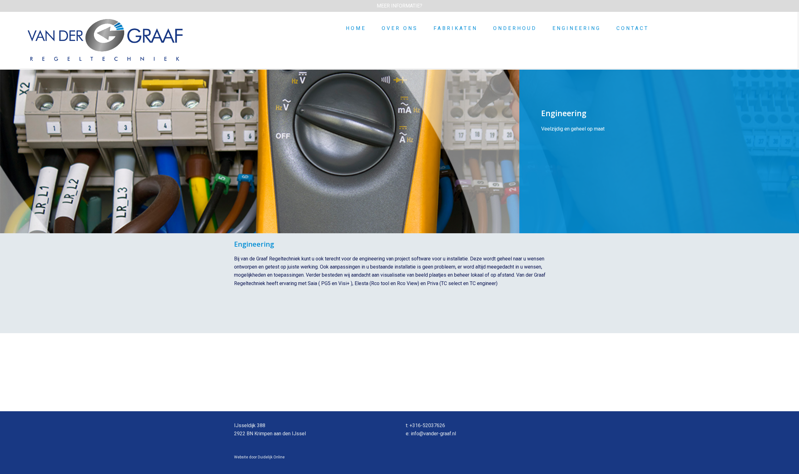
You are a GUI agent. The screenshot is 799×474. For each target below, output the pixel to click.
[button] (399, 6)
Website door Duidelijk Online (259, 457)
